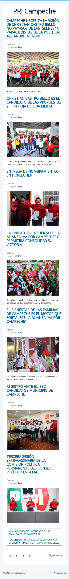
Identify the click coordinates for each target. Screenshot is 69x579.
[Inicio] (10, 556)
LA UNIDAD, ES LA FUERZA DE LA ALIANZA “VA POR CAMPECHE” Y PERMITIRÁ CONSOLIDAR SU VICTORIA (33, 238)
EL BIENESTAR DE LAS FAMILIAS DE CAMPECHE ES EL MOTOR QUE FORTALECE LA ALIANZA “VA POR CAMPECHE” (34, 315)
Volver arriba (60, 572)
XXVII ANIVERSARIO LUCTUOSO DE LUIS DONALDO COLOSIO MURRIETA (29, 533)
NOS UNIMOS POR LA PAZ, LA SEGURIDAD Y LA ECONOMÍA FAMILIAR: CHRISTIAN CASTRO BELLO (34, 541)
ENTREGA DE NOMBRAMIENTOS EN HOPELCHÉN (33, 173)
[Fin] (30, 556)
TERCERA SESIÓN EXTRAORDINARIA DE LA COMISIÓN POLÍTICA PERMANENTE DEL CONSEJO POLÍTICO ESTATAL (29, 464)
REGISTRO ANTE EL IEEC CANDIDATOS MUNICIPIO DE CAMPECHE (30, 390)
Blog (20, 47)
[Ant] (16, 556)
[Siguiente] (23, 556)
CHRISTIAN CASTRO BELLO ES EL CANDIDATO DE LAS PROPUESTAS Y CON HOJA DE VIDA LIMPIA (34, 102)
